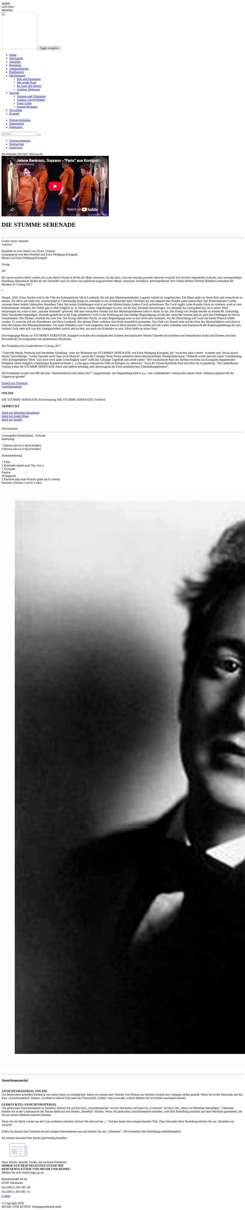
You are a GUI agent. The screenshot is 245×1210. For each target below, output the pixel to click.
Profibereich (16, 72)
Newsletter (15, 110)
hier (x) (35, 1172)
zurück (6, 3)
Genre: (6, 241)
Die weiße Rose (26, 82)
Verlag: (6, 264)
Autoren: (7, 244)
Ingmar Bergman (27, 106)
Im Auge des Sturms (29, 86)
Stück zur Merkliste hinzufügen (20, 412)
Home (13, 54)
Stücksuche (16, 58)
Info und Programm (29, 79)
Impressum (15, 127)
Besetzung (8, 439)
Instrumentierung (12, 455)
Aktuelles (15, 61)
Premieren (15, 65)
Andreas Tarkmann (28, 89)
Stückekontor (17, 75)
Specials (14, 92)
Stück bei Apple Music (15, 416)
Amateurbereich (19, 68)
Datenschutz (16, 123)
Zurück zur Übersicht (14, 383)
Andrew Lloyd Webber (31, 99)
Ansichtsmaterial (12, 386)
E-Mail (6, 1196)
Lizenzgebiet (9, 435)
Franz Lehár (24, 103)
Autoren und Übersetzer (31, 96)
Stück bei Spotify (12, 419)
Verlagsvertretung (19, 120)
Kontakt (14, 113)
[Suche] (39, 134)
